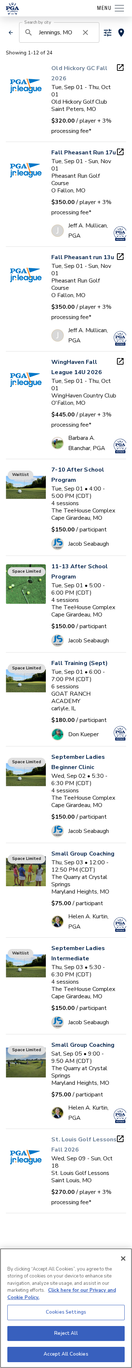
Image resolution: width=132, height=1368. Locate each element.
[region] (66, 1308)
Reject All (65, 1333)
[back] (11, 32)
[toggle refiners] (107, 33)
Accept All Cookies (66, 1354)
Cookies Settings (66, 1312)
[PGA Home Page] (12, 8)
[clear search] (85, 32)
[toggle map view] (121, 33)
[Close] (123, 1258)
